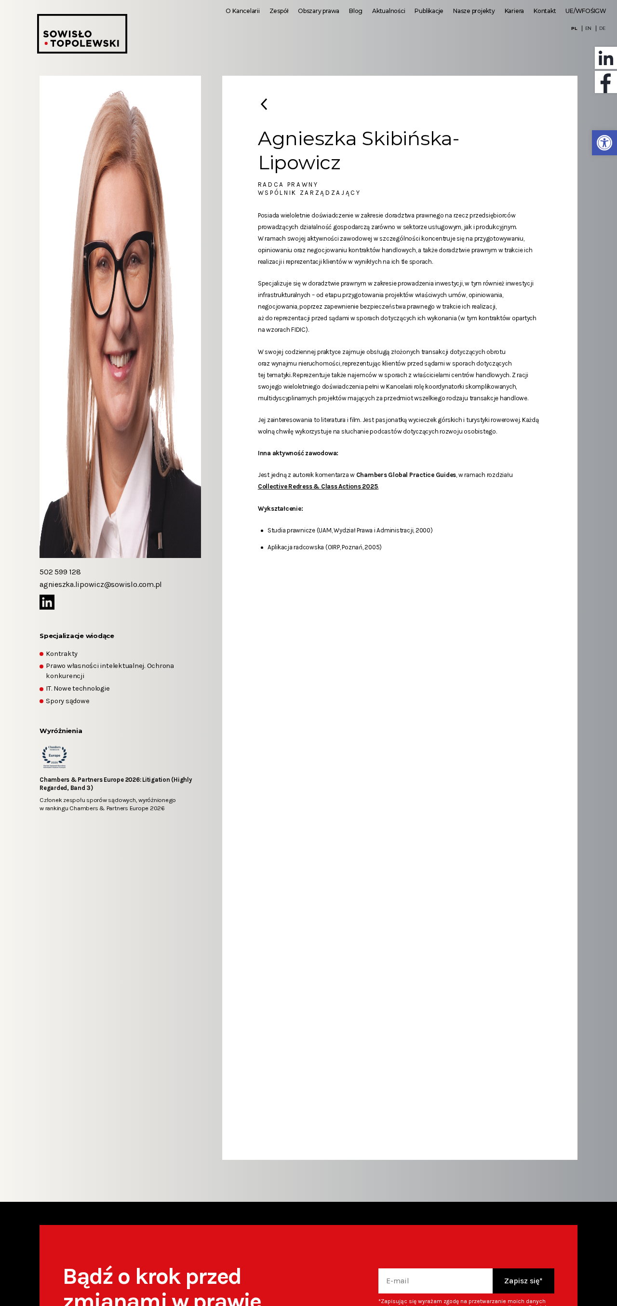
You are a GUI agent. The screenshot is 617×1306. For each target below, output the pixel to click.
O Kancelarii (242, 10)
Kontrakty (62, 654)
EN (588, 28)
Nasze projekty (474, 10)
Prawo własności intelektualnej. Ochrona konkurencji (110, 671)
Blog (355, 10)
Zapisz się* (523, 1280)
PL (574, 28)
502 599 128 (60, 571)
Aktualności (388, 10)
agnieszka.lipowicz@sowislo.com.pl (101, 584)
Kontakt (545, 10)
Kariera (514, 10)
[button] (604, 142)
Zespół (279, 10)
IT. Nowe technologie (77, 688)
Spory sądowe (67, 701)
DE (602, 28)
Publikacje (429, 10)
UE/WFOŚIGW (585, 10)
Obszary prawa (318, 10)
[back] (264, 104)
